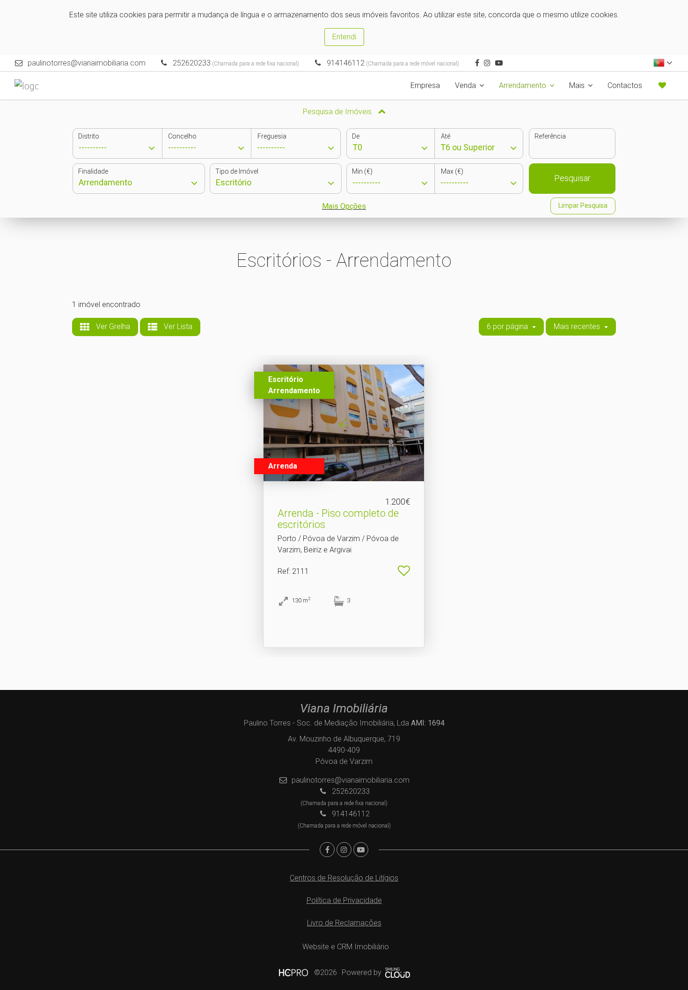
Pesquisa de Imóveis (338, 111)
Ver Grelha (112, 326)
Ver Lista (177, 326)
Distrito (88, 136)
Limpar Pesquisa (582, 205)
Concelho (182, 136)
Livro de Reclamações (344, 922)
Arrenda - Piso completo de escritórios (338, 518)
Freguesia (271, 136)
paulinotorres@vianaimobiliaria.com (87, 63)
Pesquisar (572, 178)
